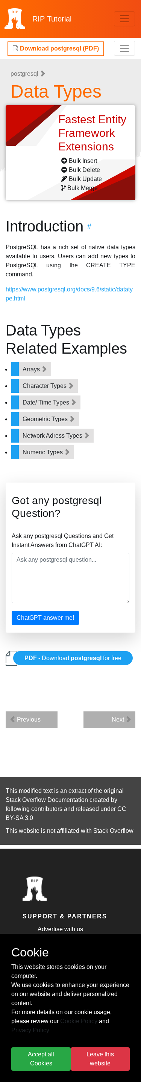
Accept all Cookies (41, 1059)
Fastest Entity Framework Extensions (92, 133)
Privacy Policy (30, 1030)
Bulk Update (85, 179)
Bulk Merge (82, 188)
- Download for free (72, 658)
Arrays (32, 369)
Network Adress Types (53, 435)
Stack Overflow (113, 831)
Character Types (45, 386)
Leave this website (100, 1059)
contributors (46, 809)
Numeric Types (43, 452)
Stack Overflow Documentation (47, 800)
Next (119, 719)
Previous (28, 719)
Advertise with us (60, 929)
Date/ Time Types (47, 402)
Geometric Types (46, 419)
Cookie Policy (78, 1021)
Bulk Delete (84, 170)
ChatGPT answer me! (45, 618)
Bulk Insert (83, 161)
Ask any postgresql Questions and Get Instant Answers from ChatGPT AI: (63, 540)
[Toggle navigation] (124, 18)
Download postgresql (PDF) (58, 48)
